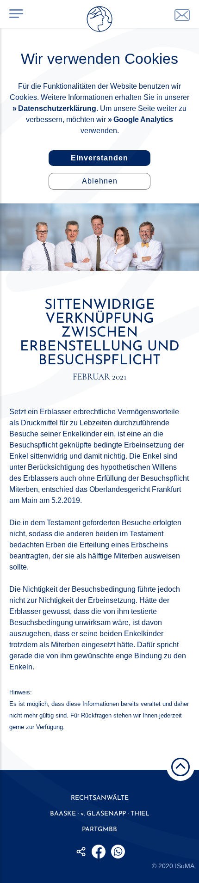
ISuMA (184, 866)
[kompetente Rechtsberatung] (182, 15)
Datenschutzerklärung (57, 108)
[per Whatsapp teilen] (118, 851)
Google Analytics (143, 119)
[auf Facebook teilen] (99, 851)
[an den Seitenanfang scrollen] (180, 767)
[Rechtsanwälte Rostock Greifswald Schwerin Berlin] (99, 21)
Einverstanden (99, 158)
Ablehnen (100, 181)
